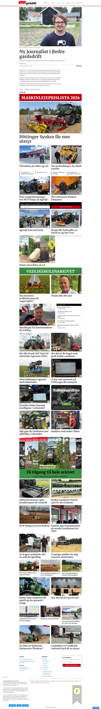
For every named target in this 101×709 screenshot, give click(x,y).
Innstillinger (96, 707)
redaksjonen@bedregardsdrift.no (27, 661)
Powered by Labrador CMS (50, 707)
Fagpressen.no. (6, 700)
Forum (58, 3)
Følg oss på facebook (48, 676)
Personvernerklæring (48, 671)
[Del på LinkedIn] (79, 66)
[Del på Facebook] (77, 66)
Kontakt (68, 3)
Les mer (47, 682)
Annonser (73, 3)
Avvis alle (25, 705)
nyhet (21, 89)
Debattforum (46, 667)
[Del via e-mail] (81, 66)
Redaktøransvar (46, 673)
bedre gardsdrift (34, 89)
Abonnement (46, 660)
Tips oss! (45, 669)
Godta (19, 705)
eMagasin (78, 3)
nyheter (26, 89)
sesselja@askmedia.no (24, 668)
